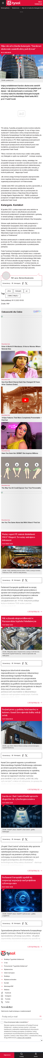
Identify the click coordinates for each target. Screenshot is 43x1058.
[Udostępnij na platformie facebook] (23, 283)
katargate (18, 291)
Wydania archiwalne (10, 980)
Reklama (6, 990)
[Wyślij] (40, 1016)
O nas (6, 963)
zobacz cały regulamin (24, 1038)
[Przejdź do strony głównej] (13, 3)
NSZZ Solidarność (38, 3)
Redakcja (7, 976)
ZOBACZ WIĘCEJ (13, 296)
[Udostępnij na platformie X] (26, 283)
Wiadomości (15, 8)
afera (9, 291)
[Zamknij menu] (3, 3)
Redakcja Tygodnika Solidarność (14, 959)
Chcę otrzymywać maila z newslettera (16, 1022)
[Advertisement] (21, 27)
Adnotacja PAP (8, 986)
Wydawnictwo (8, 969)
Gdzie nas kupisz (9, 973)
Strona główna (5, 8)
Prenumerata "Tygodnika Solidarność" (16, 966)
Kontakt (6, 983)
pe (27, 291)
